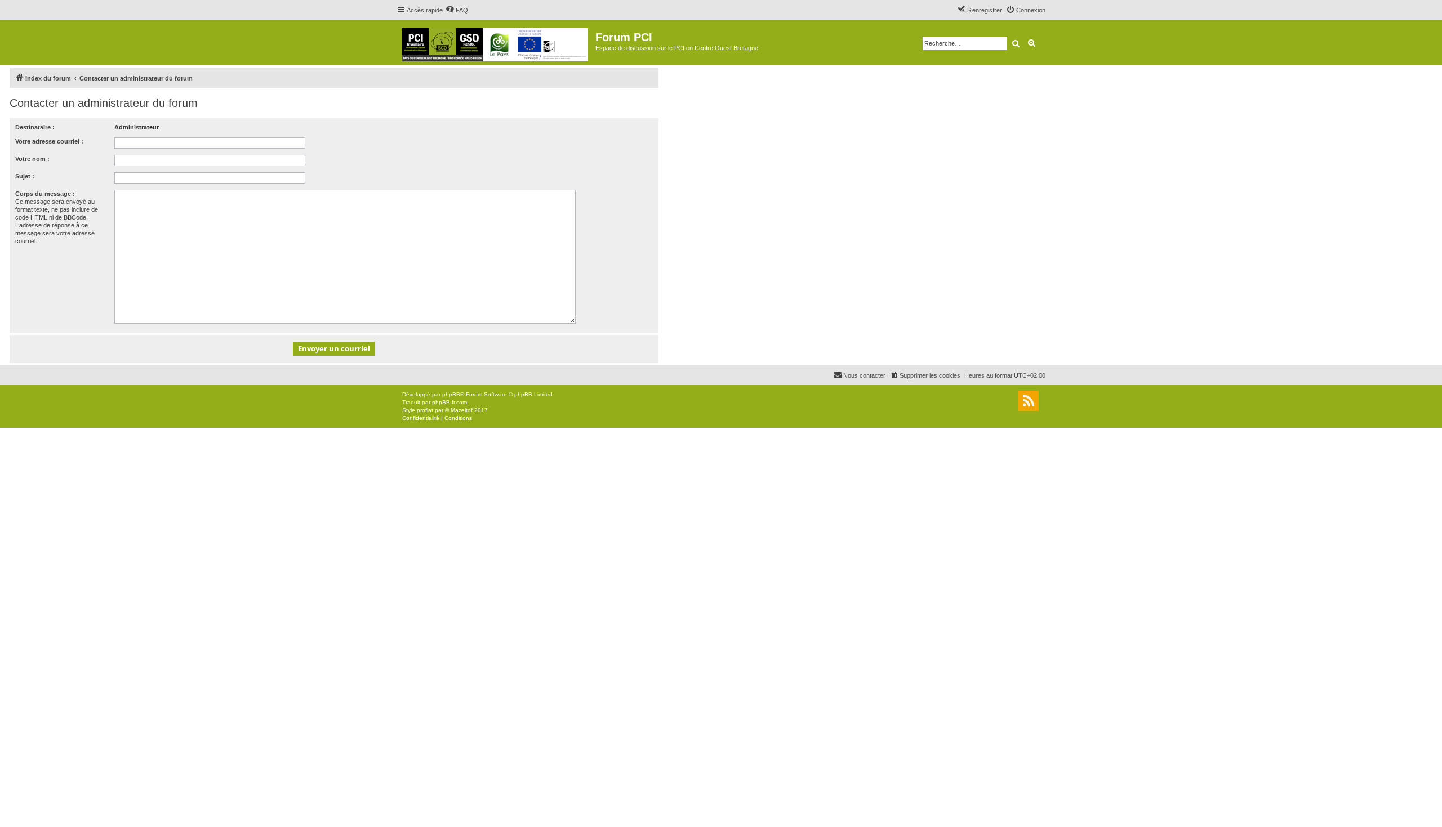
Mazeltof (462, 410)
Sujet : (24, 176)
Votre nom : (32, 158)
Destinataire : (35, 127)
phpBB (451, 394)
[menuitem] (457, 10)
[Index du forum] (496, 42)
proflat (425, 410)
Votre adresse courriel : (49, 141)
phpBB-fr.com (449, 402)
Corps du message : (45, 193)
